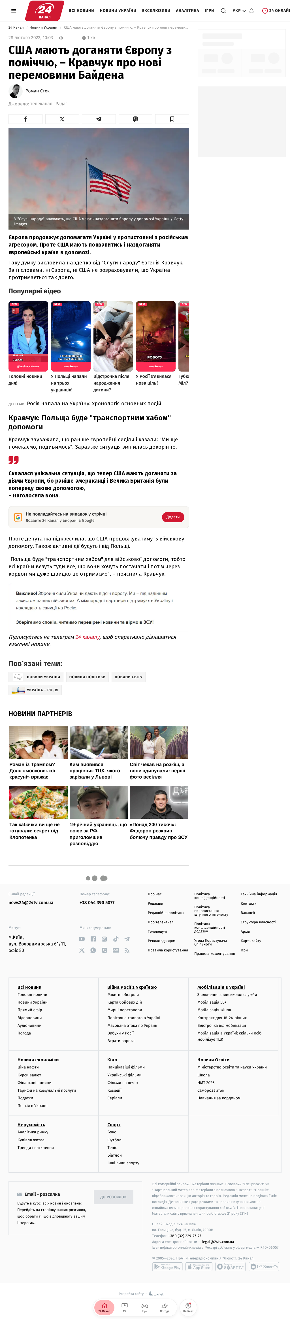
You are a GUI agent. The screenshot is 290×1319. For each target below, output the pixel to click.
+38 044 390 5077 (97, 903)
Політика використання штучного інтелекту (211, 911)
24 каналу (87, 637)
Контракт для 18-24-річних (222, 1017)
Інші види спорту (123, 1163)
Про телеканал (161, 922)
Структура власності (258, 922)
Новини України (118, 10)
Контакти (249, 904)
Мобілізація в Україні (221, 987)
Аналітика (187, 10)
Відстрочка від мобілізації (221, 1025)
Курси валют (29, 1075)
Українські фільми (124, 1075)
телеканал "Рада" (48, 104)
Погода (24, 1033)
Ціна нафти (28, 1067)
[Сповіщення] (251, 11)
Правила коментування (214, 954)
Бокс (111, 1132)
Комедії (114, 1090)
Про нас (155, 894)
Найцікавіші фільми (126, 1067)
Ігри (209, 10)
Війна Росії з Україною (132, 987)
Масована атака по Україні (132, 1025)
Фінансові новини (35, 1082)
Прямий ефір (30, 1010)
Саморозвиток (210, 1090)
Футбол (114, 1140)
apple (198, 1266)
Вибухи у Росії (120, 1033)
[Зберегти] (172, 119)
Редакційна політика (166, 913)
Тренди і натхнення (36, 1147)
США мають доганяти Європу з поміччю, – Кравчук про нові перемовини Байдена (126, 27)
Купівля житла (31, 1140)
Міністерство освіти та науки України (232, 1067)
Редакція (155, 904)
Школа (203, 1075)
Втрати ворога (120, 1040)
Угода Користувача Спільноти (210, 942)
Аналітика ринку (33, 1132)
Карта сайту (251, 941)
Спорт (113, 1124)
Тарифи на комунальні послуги (47, 1090)
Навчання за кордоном (218, 1098)
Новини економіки (38, 1060)
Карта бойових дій (124, 1002)
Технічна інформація (259, 894)
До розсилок (114, 1197)
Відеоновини (30, 1017)
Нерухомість (31, 1124)
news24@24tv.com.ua (31, 903)
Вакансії (248, 913)
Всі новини (81, 10)
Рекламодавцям (161, 941)
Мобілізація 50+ (212, 1002)
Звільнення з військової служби (227, 994)
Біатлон (114, 1155)
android (167, 1266)
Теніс (112, 1147)
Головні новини (32, 994)
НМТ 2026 (206, 1082)
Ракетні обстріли (123, 994)
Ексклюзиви (156, 10)
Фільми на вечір (122, 1082)
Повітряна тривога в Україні (133, 1017)
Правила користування (168, 950)
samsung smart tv (264, 1266)
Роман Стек (37, 91)
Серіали (114, 1098)
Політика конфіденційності (209, 896)
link (82, 939)
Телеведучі (157, 932)
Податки (25, 1098)
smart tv (230, 1266)
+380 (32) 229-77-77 (184, 1236)
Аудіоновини (29, 1025)
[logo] (44, 10)
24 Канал (16, 27)
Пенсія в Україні (33, 1105)
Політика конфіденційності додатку (209, 927)
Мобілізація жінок (214, 1010)
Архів (245, 932)
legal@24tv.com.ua (218, 1242)
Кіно (112, 1060)
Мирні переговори (124, 1010)
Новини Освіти (213, 1060)
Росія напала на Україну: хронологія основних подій (94, 403)
